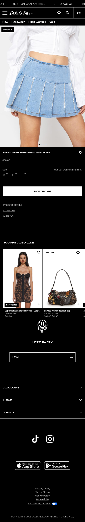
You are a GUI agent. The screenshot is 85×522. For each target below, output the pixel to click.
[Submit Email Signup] (71, 357)
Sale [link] (52, 22)
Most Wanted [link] (37, 22)
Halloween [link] (18, 22)
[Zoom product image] (42, 86)
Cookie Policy (42, 496)
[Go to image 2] (41, 144)
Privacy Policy (42, 489)
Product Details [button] (12, 205)
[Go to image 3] (43, 144)
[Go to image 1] (39, 144)
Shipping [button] (8, 216)
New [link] (5, 22)
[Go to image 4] (46, 144)
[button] (28, 3)
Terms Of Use (42, 492)
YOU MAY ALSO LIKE (18, 242)
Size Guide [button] (9, 211)
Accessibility (42, 499)
